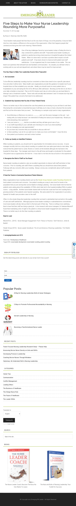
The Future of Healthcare (11, 395)
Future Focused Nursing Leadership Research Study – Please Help (25, 347)
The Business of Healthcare (18, 240)
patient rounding (45, 242)
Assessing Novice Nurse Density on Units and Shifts (20, 350)
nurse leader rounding (33, 242)
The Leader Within (9, 399)
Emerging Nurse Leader (38, 14)
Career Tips (7, 374)
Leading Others (8, 385)
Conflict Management (10, 381)
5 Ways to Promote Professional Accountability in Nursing (33, 304)
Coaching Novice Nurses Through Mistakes (17, 357)
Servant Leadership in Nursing (23, 316)
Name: (5, 271)
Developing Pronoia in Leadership (14, 354)
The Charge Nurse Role (10, 392)
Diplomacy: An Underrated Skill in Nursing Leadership (20, 361)
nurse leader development (18, 242)
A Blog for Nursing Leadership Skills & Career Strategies (32, 293)
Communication (8, 377)
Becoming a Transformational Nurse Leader (28, 327)
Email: (5, 275)
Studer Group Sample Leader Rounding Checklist (54, 180)
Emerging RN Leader (37, 499)
